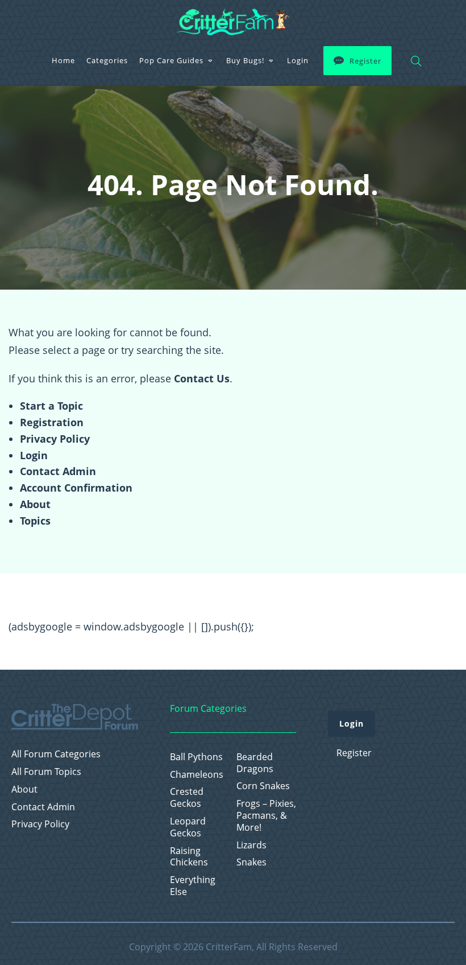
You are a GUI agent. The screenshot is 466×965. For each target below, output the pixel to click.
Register (365, 61)
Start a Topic (51, 406)
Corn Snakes (263, 786)
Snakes (251, 862)
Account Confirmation (76, 487)
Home (63, 60)
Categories (107, 60)
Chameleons (196, 775)
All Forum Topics (46, 772)
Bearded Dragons (254, 763)
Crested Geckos (186, 798)
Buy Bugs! (245, 60)
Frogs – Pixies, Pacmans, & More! (266, 815)
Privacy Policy (55, 439)
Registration (52, 422)
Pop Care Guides (171, 60)
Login (298, 60)
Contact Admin (58, 471)
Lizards (251, 845)
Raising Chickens (189, 857)
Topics (35, 520)
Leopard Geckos (188, 827)
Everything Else (192, 886)
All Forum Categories (56, 754)
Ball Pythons (196, 757)
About (35, 504)
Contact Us (202, 378)
